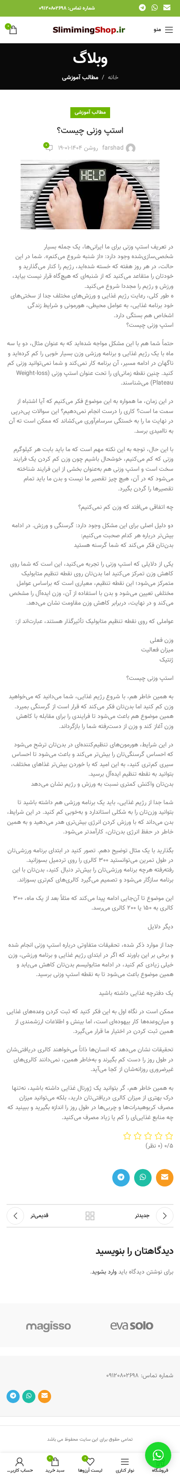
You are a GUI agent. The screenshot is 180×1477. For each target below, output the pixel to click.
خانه (113, 78)
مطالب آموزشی (80, 78)
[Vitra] (131, 1325)
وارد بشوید (104, 1272)
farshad (113, 148)
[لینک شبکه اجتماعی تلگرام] (142, 8)
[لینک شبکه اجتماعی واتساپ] (154, 8)
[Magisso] (48, 1325)
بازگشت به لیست (90, 1216)
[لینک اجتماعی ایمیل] (167, 8)
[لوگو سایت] (90, 30)
